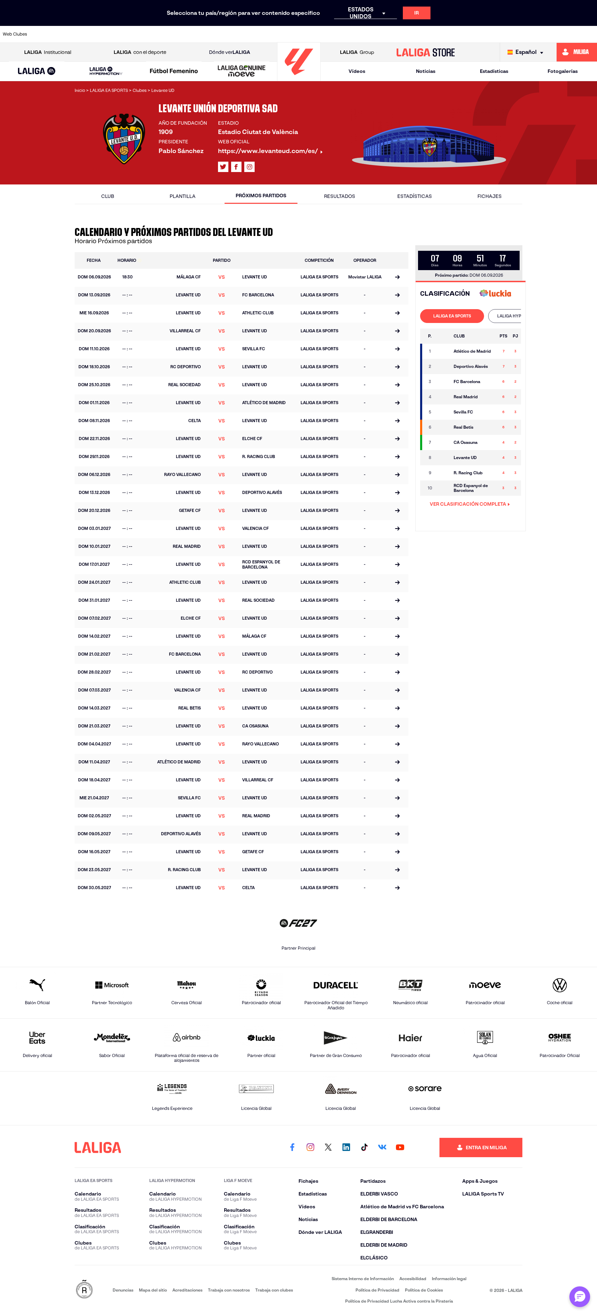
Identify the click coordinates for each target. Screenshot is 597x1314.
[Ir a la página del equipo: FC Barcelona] (443, 382)
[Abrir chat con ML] (579, 1296)
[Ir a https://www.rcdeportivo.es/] (390, 34)
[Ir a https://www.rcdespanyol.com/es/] (419, 34)
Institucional (47, 52)
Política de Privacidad (377, 1290)
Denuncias (123, 1290)
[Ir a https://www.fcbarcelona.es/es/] (220, 34)
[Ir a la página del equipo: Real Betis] (443, 427)
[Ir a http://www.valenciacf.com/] (561, 34)
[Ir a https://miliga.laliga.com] (577, 52)
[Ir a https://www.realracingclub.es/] (334, 34)
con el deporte (140, 52)
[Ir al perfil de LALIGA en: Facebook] (292, 1147)
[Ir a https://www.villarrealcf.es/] (589, 34)
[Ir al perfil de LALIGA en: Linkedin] (346, 1147)
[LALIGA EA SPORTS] (37, 71)
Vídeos (357, 71)
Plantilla (183, 196)
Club (107, 196)
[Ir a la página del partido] (397, 277)
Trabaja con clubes (274, 1290)
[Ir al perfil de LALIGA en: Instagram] (249, 167)
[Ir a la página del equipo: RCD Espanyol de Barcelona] (443, 488)
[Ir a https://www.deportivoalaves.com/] (164, 34)
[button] (37, 71)
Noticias (425, 71)
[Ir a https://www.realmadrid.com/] (476, 34)
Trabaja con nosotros (229, 1290)
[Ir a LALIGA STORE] (425, 52)
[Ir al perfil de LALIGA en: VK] (382, 1147)
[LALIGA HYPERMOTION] (106, 71)
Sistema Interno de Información (363, 1278)
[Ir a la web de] (495, 294)
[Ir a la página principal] (298, 78)
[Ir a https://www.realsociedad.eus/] (504, 34)
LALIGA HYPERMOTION (520, 316)
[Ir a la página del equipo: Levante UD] (443, 458)
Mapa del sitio (153, 1290)
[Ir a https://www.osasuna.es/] (107, 34)
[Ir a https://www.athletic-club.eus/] (50, 34)
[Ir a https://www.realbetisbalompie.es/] (447, 34)
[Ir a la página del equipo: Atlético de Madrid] (443, 351)
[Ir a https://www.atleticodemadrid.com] (78, 34)
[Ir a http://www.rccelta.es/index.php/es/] (135, 34)
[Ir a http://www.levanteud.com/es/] (277, 34)
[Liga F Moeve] (174, 71)
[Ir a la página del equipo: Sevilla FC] (443, 412)
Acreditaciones (187, 1290)
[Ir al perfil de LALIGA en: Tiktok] (364, 1147)
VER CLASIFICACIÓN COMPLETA (468, 504)
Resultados (339, 196)
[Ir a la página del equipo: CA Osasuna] (443, 442)
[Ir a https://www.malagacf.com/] (305, 34)
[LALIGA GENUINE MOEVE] (241, 71)
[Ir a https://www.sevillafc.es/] (532, 34)
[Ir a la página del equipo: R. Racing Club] (443, 473)
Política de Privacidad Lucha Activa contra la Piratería (399, 1301)
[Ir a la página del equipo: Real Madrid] (443, 397)
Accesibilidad (412, 1278)
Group (357, 52)
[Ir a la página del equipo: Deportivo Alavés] (443, 366)
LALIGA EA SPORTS (452, 316)
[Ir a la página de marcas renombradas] (84, 1289)
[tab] (452, 316)
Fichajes (489, 196)
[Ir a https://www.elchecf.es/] (192, 34)
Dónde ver (229, 52)
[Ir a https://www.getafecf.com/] (249, 34)
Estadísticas (494, 71)
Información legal (449, 1278)
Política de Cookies (424, 1290)
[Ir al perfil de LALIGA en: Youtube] (400, 1147)
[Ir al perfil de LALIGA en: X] (223, 167)
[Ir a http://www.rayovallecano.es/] (362, 34)
